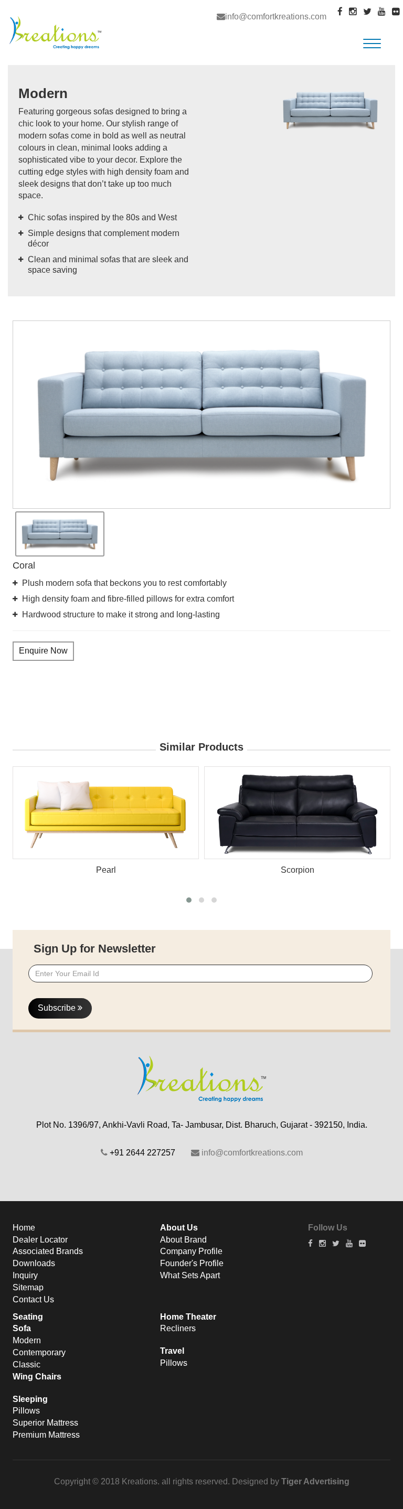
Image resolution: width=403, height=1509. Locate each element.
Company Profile (191, 1251)
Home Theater (188, 1316)
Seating (28, 1316)
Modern (27, 1340)
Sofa (22, 1328)
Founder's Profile (192, 1263)
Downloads (34, 1263)
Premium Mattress (46, 1434)
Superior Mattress (45, 1422)
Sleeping (30, 1399)
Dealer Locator (40, 1239)
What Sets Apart (190, 1275)
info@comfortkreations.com (275, 16)
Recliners (178, 1328)
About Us (179, 1227)
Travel (172, 1350)
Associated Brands (48, 1251)
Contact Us (33, 1299)
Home (24, 1227)
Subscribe (58, 1007)
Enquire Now (43, 650)
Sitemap (28, 1287)
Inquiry (25, 1275)
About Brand (183, 1239)
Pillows (26, 1410)
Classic (26, 1364)
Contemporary (39, 1352)
